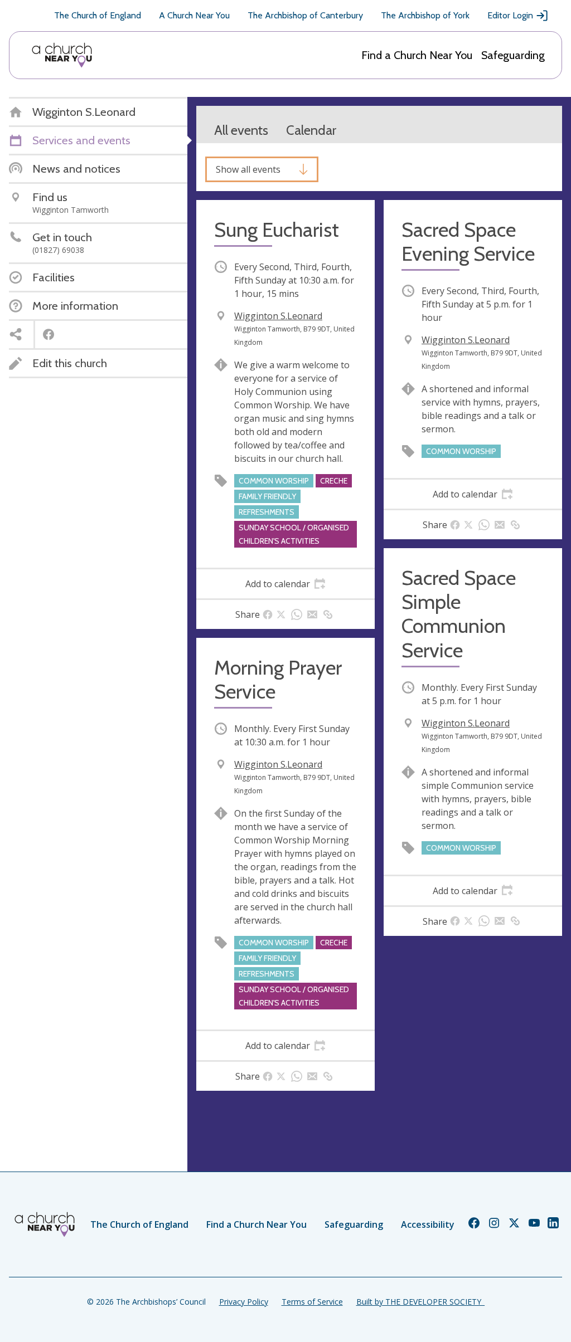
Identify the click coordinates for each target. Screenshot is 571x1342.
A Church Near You (194, 15)
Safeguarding (513, 55)
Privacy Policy (243, 1301)
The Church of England (97, 15)
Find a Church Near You (416, 55)
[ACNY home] (62, 55)
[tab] (285, 583)
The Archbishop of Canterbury (305, 15)
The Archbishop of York (425, 15)
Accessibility (427, 1224)
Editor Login (510, 15)
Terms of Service (312, 1301)
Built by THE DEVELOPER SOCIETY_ (420, 1301)
